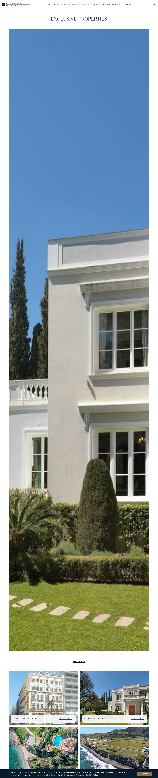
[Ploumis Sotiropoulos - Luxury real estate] (16, 4)
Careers (110, 4)
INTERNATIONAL (100, 4)
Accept (144, 774)
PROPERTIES (75, 4)
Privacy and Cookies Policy (87, 775)
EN (154, 4)
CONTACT (128, 4)
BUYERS (67, 4)
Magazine (119, 4)
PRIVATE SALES (87, 4)
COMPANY (51, 4)
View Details (65, 719)
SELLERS (60, 4)
